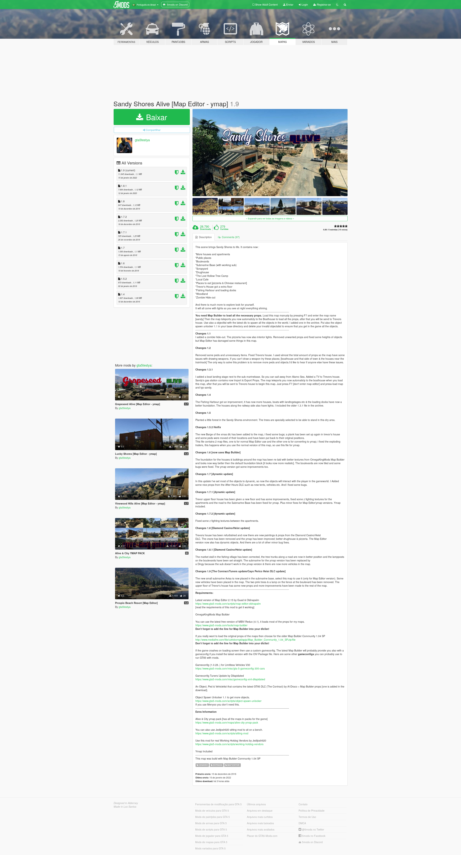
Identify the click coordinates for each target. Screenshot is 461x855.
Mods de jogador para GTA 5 (211, 836)
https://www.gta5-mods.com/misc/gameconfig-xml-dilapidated (230, 679)
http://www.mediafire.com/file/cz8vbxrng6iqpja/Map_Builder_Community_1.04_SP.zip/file (245, 639)
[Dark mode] (337, 4)
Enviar (289, 4)
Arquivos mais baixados (260, 823)
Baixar (155, 116)
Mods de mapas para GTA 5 (211, 842)
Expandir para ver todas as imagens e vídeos (270, 218)
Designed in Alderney (126, 803)
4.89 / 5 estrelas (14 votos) (335, 230)
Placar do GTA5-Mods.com (262, 836)
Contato (303, 804)
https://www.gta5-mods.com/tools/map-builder (221, 625)
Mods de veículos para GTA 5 (212, 810)
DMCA (302, 823)
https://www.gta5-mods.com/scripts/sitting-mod (221, 733)
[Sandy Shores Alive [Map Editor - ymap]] (270, 152)
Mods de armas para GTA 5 (211, 823)
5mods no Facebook (313, 836)
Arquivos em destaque (259, 810)
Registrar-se (323, 4)
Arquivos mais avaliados (260, 829)
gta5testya (142, 139)
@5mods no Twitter (312, 829)
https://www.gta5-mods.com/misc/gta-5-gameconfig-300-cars (230, 668)
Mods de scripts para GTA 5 (211, 829)
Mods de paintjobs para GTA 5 (212, 817)
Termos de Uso (307, 817)
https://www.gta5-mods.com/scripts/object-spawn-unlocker (228, 701)
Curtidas (224, 229)
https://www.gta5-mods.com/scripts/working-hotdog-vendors (229, 744)
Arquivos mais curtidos (260, 817)
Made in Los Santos (125, 806)
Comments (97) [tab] (230, 237)
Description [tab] (205, 237)
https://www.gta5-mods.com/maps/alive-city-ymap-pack (226, 722)
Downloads (205, 229)
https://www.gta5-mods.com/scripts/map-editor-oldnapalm (228, 603)
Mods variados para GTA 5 (210, 848)
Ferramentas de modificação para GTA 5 (218, 804)
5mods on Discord (312, 842)
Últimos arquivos (256, 804)
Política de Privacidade (312, 810)
